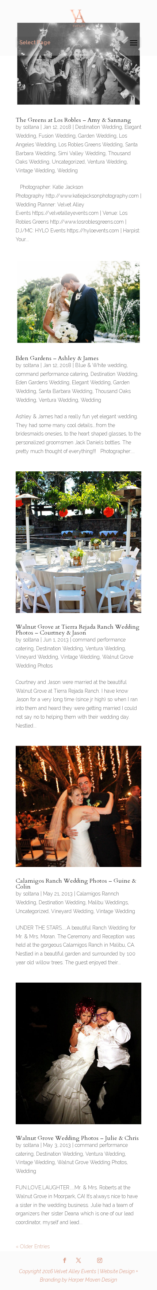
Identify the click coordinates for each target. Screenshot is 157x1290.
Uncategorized (68, 162)
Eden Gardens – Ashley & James (57, 358)
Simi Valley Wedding (82, 153)
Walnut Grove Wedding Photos (92, 1162)
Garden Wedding (97, 136)
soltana (31, 127)
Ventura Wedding (107, 162)
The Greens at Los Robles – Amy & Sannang (73, 120)
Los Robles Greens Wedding (90, 144)
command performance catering (52, 374)
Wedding (67, 170)
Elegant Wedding (91, 382)
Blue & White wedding (101, 365)
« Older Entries (33, 1246)
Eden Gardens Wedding (42, 382)
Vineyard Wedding (37, 657)
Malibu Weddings (108, 902)
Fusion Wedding (57, 136)
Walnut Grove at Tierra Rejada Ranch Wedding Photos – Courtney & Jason (77, 630)
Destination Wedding (98, 127)
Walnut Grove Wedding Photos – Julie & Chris (77, 1138)
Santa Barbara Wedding (65, 391)
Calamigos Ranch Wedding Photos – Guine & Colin (76, 884)
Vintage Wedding (35, 170)
